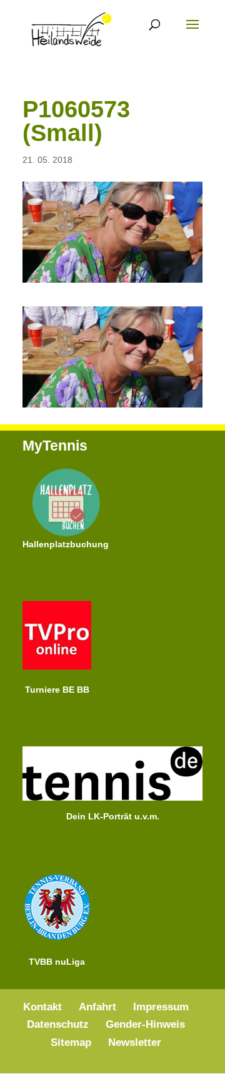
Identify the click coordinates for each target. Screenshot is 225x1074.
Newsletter (134, 1042)
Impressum (161, 1007)
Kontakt (42, 1007)
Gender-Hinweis (145, 1024)
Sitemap (71, 1042)
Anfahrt (97, 1007)
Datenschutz (58, 1024)
